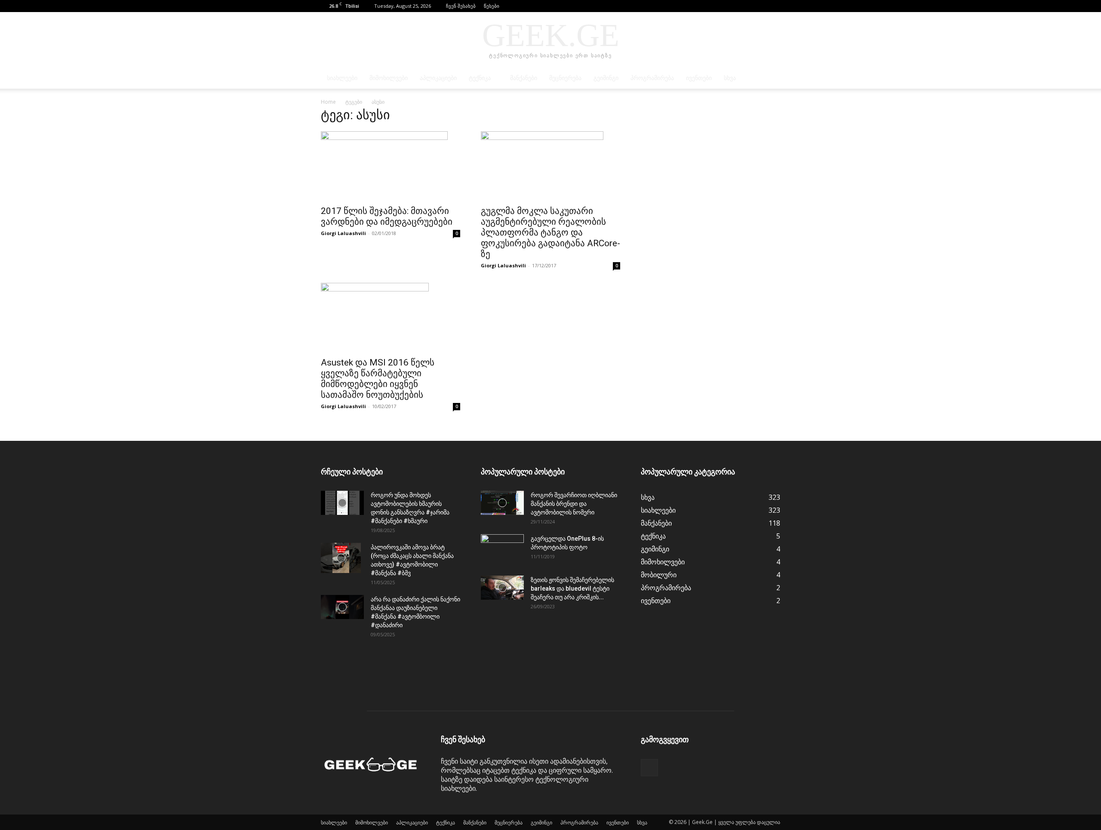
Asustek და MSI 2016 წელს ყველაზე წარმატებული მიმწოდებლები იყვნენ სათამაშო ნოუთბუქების (377, 378)
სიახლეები (342, 78)
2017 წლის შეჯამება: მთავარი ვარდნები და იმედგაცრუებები (386, 216)
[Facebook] (773, 6)
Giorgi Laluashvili (343, 233)
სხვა (730, 78)
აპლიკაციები (438, 78)
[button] (760, 6)
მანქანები (523, 78)
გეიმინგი (606, 78)
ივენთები (699, 78)
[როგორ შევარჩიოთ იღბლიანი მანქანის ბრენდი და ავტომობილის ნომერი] (502, 503)
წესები (491, 6)
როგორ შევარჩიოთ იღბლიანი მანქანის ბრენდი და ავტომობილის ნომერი (574, 504)
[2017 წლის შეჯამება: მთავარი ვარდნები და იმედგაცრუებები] (390, 165)
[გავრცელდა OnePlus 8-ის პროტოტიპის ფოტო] (502, 549)
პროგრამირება (652, 78)
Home (328, 101)
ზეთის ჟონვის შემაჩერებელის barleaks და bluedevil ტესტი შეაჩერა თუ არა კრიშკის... (572, 588)
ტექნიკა (480, 78)
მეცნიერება (565, 78)
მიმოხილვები (388, 78)
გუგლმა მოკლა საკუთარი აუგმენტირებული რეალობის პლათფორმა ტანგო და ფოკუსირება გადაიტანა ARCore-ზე (550, 232)
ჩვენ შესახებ (461, 6)
